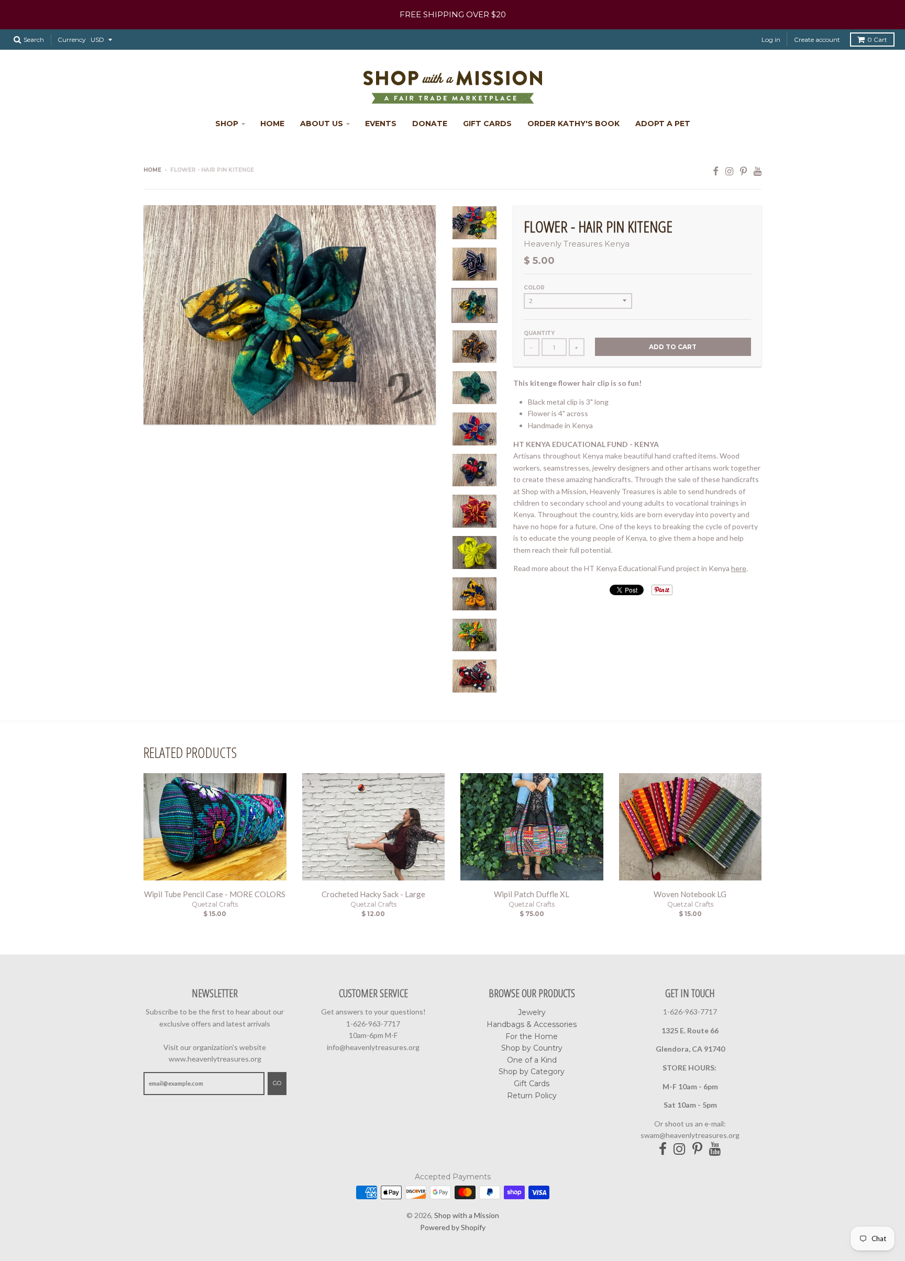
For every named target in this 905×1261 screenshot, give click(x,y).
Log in (770, 39)
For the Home (531, 1036)
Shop (226, 123)
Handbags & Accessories (532, 1024)
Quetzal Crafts (215, 904)
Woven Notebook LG (690, 894)
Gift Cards (487, 123)
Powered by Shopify (452, 1227)
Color (534, 287)
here (738, 568)
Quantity (539, 333)
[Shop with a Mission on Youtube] (757, 170)
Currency (72, 39)
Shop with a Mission (466, 1215)
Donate (429, 123)
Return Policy (532, 1095)
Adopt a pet (662, 123)
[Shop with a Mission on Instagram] (729, 170)
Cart (877, 39)
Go (277, 1083)
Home (272, 123)
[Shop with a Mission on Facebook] (716, 170)
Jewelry (532, 1012)
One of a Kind (532, 1060)
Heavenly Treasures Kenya (577, 244)
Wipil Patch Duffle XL (531, 894)
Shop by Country (531, 1048)
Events (380, 123)
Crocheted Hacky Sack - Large (373, 894)
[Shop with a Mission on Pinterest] (743, 170)
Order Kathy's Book (573, 123)
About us (321, 123)
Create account (817, 39)
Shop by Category (532, 1071)
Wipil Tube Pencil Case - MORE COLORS (214, 894)
